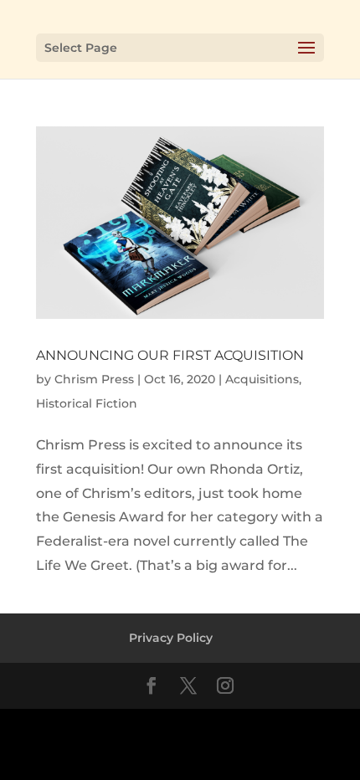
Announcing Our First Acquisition (170, 355)
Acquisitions (262, 379)
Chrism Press (94, 379)
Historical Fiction (86, 403)
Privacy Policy (171, 637)
